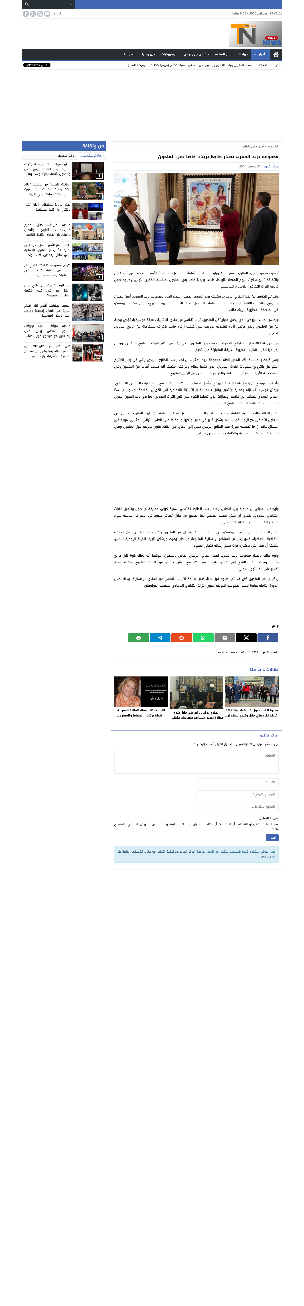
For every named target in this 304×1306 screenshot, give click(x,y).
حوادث (243, 54)
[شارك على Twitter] (246, 637)
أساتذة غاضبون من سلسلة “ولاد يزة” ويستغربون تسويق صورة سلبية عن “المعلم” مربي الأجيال (47, 189)
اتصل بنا (130, 54)
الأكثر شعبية (67, 156)
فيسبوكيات (169, 54)
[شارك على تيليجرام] (160, 637)
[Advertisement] (152, 104)
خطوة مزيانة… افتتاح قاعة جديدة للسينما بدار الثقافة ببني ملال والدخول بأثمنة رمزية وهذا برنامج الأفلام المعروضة (47, 171)
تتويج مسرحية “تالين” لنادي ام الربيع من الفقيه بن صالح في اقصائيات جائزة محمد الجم (47, 270)
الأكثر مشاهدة (90, 156)
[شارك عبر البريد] (225, 637)
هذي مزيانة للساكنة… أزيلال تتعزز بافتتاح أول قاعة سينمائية (47, 207)
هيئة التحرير (271, 166)
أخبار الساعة (224, 54)
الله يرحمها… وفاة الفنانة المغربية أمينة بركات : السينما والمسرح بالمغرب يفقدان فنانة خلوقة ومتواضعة (141, 718)
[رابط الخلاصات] (39, 14)
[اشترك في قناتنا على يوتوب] (46, 14)
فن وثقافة (248, 146)
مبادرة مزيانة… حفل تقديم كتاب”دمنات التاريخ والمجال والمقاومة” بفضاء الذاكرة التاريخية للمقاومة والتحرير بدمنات (47, 232)
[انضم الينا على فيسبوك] (25, 14)
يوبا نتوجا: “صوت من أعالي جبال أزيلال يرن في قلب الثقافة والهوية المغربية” (47, 291)
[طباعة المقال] (138, 637)
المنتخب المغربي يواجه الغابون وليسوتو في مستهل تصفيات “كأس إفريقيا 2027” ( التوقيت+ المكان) (190, 65)
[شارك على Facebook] (268, 637)
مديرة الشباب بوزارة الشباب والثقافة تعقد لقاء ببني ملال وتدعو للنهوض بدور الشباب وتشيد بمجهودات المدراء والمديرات (251, 718)
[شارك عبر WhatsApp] (203, 637)
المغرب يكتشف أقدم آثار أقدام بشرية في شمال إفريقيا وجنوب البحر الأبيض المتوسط (47, 311)
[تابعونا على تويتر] (32, 14)
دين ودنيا (148, 54)
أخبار (262, 54)
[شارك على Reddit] (181, 637)
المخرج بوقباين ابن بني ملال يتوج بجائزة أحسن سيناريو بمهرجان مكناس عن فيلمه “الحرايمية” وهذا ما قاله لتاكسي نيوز (196, 720)
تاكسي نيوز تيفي (196, 54)
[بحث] (27, 4)
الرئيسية (276, 54)
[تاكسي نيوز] (152, 34)
